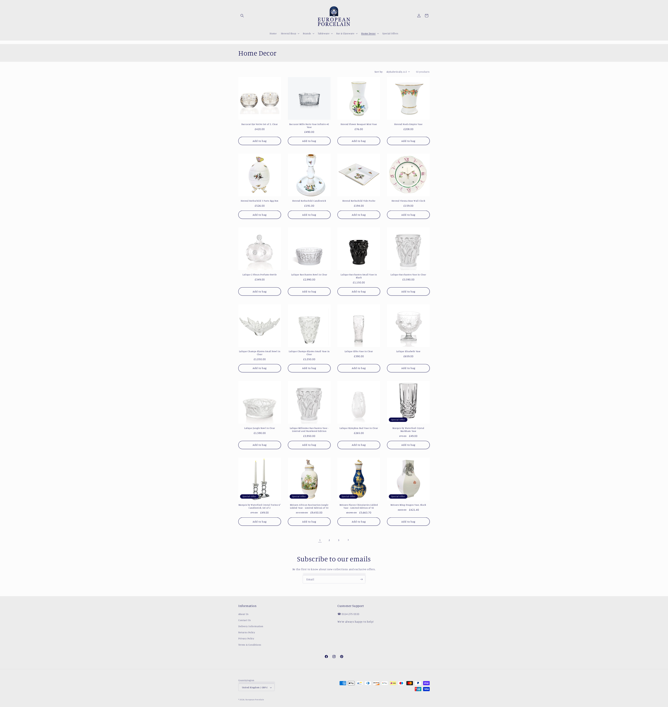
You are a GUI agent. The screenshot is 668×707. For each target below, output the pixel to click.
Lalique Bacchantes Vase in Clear (408, 274)
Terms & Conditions (249, 644)
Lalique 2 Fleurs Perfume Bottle (259, 274)
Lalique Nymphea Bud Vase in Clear (359, 428)
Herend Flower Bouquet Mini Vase (359, 124)
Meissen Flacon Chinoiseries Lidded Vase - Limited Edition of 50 (359, 506)
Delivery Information (250, 625)
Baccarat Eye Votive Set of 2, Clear (259, 124)
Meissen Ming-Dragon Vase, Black (408, 504)
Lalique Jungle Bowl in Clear (259, 428)
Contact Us (244, 619)
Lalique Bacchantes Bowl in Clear (309, 274)
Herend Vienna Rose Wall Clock (408, 200)
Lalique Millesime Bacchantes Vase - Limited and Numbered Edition (309, 429)
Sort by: (379, 71)
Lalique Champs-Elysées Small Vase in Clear (309, 353)
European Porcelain (254, 699)
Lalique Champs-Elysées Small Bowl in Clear (259, 353)
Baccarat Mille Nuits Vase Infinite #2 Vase (309, 125)
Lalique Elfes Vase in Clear (359, 351)
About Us (243, 613)
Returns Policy (246, 632)
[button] (242, 15)
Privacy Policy (246, 638)
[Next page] (348, 540)
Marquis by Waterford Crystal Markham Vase (408, 429)
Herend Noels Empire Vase (408, 124)
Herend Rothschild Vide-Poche (358, 200)
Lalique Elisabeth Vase (408, 351)
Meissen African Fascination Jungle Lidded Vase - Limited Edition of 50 (309, 506)
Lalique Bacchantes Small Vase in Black (359, 276)
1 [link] (320, 540)
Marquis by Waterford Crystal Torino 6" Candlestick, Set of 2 (259, 506)
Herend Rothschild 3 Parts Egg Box (260, 200)
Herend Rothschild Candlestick (309, 200)
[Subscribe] (361, 579)
